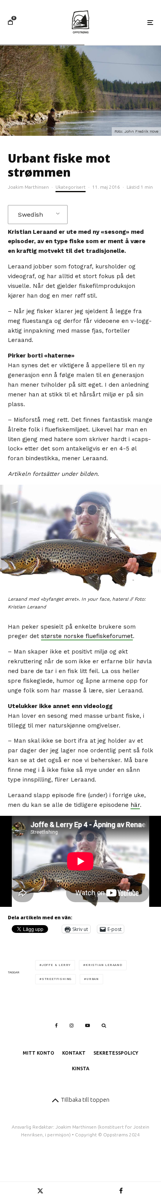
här (135, 804)
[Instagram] (71, 1025)
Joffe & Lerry (56, 965)
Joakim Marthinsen (28, 186)
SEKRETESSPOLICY (115, 1052)
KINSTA (80, 1068)
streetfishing (57, 979)
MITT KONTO (38, 1052)
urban (92, 979)
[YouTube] (87, 1025)
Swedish (30, 214)
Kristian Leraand (104, 965)
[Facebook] (56, 1025)
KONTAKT (74, 1052)
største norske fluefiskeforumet (87, 636)
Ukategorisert (70, 186)
